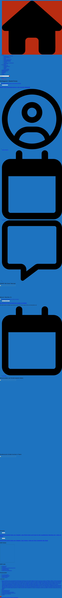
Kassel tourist (4, 566)
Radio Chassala (5, 577)
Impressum (32, 584)
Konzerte (3, 532)
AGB (3, 589)
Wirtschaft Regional (7, 61)
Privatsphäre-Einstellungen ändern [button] (8, 592)
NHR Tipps (6, 63)
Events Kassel (6, 56)
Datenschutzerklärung (5, 591)
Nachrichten (4, 64)
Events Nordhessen (7, 60)
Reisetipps (4, 72)
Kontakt (3, 74)
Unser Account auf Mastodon (7, 570)
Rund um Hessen (7, 66)
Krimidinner (4, 567)
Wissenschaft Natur (7, 57)
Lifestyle (5, 67)
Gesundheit (4, 71)
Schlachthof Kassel (5, 568)
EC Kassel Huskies (5, 574)
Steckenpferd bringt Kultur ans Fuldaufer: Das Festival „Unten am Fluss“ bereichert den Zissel (24, 540)
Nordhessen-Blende (5, 576)
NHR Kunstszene (5, 70)
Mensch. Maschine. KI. (8, 59)
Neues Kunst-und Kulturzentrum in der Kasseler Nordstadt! (15, 87)
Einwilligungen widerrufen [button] (6, 593)
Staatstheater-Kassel (5, 569)
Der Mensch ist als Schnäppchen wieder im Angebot (13, 303)
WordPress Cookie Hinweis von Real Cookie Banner (9, 597)
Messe (5, 68)
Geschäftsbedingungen (6, 590)
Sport (3, 73)
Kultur (5, 58)
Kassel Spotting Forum (6, 575)
